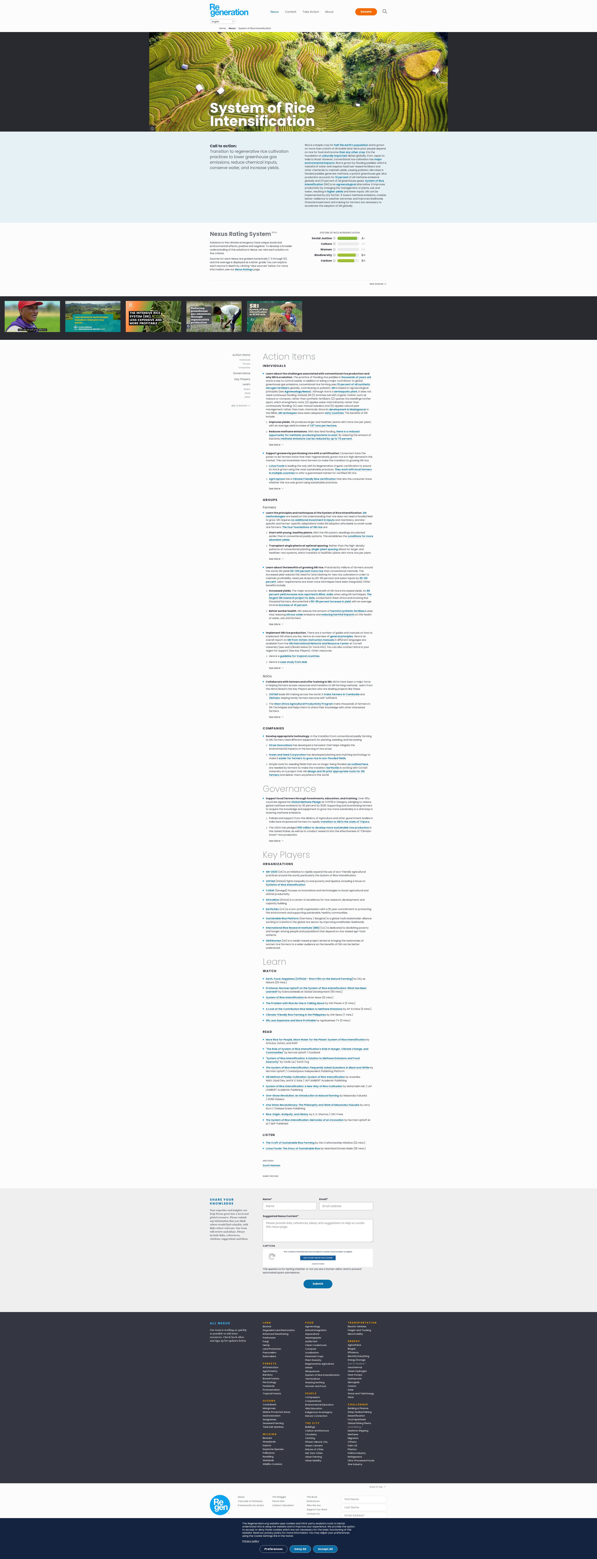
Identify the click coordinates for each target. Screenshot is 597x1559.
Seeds (308, 1424)
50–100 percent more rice (306, 571)
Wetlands (268, 1517)
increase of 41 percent (293, 605)
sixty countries (334, 413)
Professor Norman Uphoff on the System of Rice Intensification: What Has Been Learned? (316, 990)
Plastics (352, 1506)
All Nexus (220, 1380)
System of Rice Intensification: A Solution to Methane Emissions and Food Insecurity (313, 1060)
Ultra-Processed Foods (361, 1517)
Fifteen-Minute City (316, 1498)
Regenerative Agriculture (319, 1420)
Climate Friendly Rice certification (314, 479)
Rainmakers (269, 1413)
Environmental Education (319, 1461)
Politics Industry (357, 1509)
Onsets (352, 1442)
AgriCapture (277, 479)
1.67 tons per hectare (323, 425)
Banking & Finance (358, 1464)
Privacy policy (250, 1541)
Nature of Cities (314, 1506)
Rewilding (268, 1513)
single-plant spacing (324, 549)
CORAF (270, 890)
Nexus (275, 12)
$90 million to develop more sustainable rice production (333, 827)
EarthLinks (332, 768)
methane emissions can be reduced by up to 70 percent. (317, 438)
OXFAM (273, 694)
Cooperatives (313, 1457)
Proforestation (271, 1446)
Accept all (325, 1549)
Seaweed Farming (273, 1479)
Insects (267, 1502)
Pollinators (269, 1509)
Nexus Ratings (244, 269)
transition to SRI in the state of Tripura (345, 822)
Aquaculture (312, 1390)
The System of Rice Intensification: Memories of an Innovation (305, 1120)
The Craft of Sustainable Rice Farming (290, 1143)
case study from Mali (293, 662)
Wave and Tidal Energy (361, 1450)
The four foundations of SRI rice (302, 527)
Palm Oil (352, 1502)
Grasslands (269, 1498)
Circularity (311, 1491)
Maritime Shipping (358, 1487)
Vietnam (274, 698)
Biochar (267, 1383)
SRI (333, 388)
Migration (353, 1494)
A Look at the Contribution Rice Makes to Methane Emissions (304, 1009)
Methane (353, 1491)
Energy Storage (357, 1416)
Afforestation (270, 1424)
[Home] (230, 10)
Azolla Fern (311, 1398)
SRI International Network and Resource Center (319, 643)
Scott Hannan (271, 1165)
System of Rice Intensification (285, 997)
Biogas (352, 1405)
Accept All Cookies (318, 1292)
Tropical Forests (272, 1450)
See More (274, 445)
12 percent (341, 177)
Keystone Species (273, 1505)
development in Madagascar (347, 409)
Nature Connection (316, 1472)
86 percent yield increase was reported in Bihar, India (319, 592)
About (329, 12)
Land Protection (272, 1405)
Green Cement (314, 1502)
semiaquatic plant (345, 391)
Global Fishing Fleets (359, 1479)
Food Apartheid (357, 1476)
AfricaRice (272, 900)
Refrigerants (355, 1513)
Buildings (310, 1483)
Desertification (356, 1472)
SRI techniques (287, 413)
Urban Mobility (313, 1517)
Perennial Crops (314, 1413)
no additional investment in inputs (313, 520)
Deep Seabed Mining (360, 1468)
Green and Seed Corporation (287, 754)
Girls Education (313, 1465)
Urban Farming (313, 1513)
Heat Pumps (355, 1431)
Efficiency (353, 1409)
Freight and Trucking (359, 1386)
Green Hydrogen (357, 1427)
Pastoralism (269, 1409)
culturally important (334, 156)
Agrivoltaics (354, 1401)
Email (323, 1199)
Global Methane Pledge (306, 802)
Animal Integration (315, 1386)
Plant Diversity (313, 1416)
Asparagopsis (313, 1394)
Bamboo (268, 1431)
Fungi (266, 1398)
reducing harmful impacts (337, 614)
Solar (351, 1446)
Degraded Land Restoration (279, 1386)
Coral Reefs (269, 1461)
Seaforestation (271, 1472)
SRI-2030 (272, 872)
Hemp (266, 1401)
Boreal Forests (271, 1435)
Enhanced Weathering (275, 1390)
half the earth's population (351, 145)
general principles (341, 636)
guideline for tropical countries (299, 656)
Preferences (273, 1549)
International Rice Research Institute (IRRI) (293, 928)
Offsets (352, 1498)
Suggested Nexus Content (280, 1216)
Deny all (300, 1549)
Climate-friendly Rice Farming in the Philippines (296, 1015)
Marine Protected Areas (276, 1468)
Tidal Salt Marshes (273, 1483)
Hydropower (355, 1435)
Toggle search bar (385, 11)
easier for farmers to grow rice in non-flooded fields (312, 758)
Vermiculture (312, 1435)
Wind (351, 1453)
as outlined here (357, 764)
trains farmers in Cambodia (341, 694)
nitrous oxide (294, 614)
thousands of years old (356, 377)
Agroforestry (270, 1427)
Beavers (267, 1494)
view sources (376, 283)
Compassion (312, 1453)
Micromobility (355, 1390)
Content (290, 12)
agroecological (346, 184)
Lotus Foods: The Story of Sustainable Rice (293, 1148)
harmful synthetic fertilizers (348, 611)
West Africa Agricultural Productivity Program (303, 704)
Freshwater (269, 1394)
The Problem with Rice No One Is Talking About (295, 1003)
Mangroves (269, 1464)
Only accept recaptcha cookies (318, 1286)
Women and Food (315, 1442)
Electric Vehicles (357, 1383)
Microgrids (353, 1438)
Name (267, 1199)
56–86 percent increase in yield (331, 601)
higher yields (335, 191)
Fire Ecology (269, 1438)
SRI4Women (273, 940)
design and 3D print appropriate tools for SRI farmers (317, 773)
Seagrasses (269, 1476)
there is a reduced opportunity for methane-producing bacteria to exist (314, 433)
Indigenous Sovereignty (318, 1468)
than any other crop (352, 152)
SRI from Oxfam (297, 640)
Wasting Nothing (314, 1439)
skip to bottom (239, 405)
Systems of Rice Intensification (285, 885)
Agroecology (312, 1383)
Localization (312, 1409)
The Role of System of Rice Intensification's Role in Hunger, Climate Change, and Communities (317, 1050)
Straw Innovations (280, 745)
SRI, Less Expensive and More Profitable (291, 1020)
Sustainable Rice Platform (282, 918)
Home (222, 28)
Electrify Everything (358, 1412)
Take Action (311, 12)
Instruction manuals (321, 640)
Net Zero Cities (314, 1509)
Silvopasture (312, 1427)
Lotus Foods (277, 466)
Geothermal (355, 1424)
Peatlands (269, 1442)
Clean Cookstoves (316, 1401)
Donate (366, 12)
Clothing (310, 1494)
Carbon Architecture (317, 1487)
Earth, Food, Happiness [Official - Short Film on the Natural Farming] (309, 979)
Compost (310, 1405)
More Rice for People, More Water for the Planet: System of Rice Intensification (316, 1039)
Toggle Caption (152, 128)
